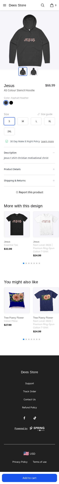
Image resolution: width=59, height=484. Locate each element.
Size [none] (6, 114)
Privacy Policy (20, 461)
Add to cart (29, 478)
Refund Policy (29, 407)
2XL (9, 131)
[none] (44, 114)
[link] (17, 224)
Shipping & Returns (15, 180)
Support (29, 383)
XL (50, 121)
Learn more (47, 141)
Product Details (12, 169)
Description (10, 152)
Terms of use (40, 461)
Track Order (29, 391)
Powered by (21, 428)
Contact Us (30, 399)
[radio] (9, 121)
